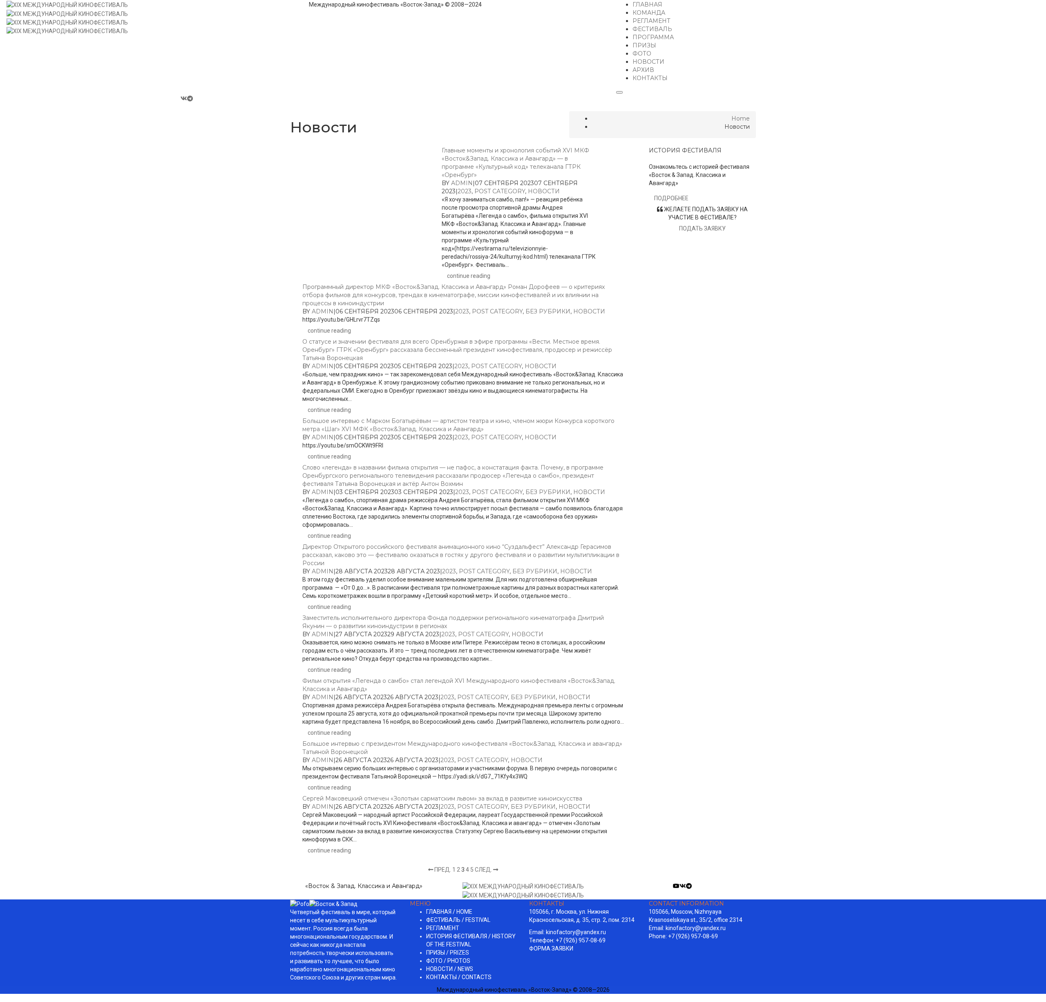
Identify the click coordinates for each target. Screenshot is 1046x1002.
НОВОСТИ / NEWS (449, 969)
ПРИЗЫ (644, 45)
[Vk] (184, 98)
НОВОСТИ (648, 61)
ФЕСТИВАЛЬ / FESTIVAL (458, 920)
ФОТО (642, 53)
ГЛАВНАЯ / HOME (449, 911)
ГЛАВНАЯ (647, 4)
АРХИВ (643, 70)
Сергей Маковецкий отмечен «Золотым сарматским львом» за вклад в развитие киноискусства (442, 798)
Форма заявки (551, 948)
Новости (544, 191)
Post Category (499, 191)
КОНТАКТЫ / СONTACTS (459, 977)
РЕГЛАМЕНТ (652, 21)
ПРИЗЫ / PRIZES (447, 952)
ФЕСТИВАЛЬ (652, 29)
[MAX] (197, 98)
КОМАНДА (649, 12)
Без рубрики (547, 311)
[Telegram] (190, 98)
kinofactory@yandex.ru (576, 932)
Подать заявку (702, 228)
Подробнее (671, 198)
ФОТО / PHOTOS (448, 960)
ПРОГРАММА (653, 37)
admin (462, 183)
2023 (465, 191)
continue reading (468, 276)
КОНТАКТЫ (650, 78)
